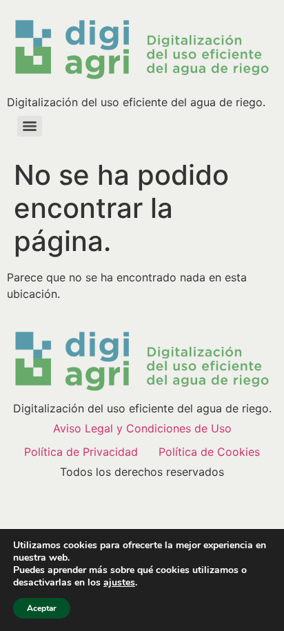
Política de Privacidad (81, 452)
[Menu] (29, 126)
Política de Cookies (209, 452)
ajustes (119, 583)
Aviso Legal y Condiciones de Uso (142, 428)
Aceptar (42, 608)
